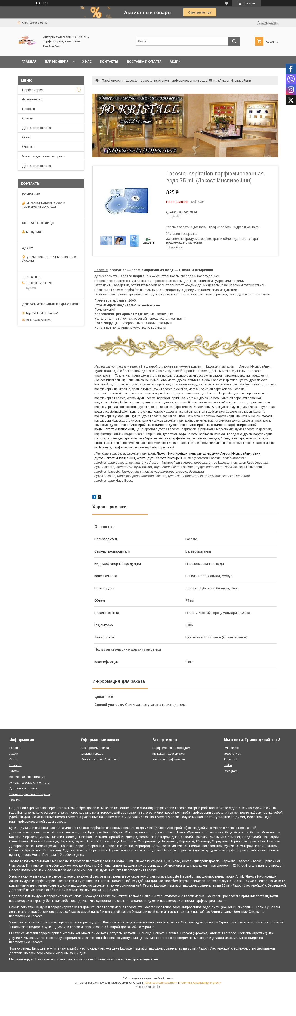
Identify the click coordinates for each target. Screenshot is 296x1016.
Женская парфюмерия (168, 759)
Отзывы (28, 147)
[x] (99, 497)
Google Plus (232, 753)
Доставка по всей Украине (100, 759)
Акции (175, 61)
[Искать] (234, 41)
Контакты (109, 61)
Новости (28, 109)
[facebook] (94, 497)
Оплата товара (92, 753)
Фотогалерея (32, 99)
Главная (29, 61)
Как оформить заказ (95, 748)
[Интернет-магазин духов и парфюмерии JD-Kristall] (27, 49)
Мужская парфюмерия (168, 753)
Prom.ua (168, 978)
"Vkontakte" (232, 748)
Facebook (231, 759)
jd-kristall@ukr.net (38, 319)
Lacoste (132, 80)
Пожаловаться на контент (160, 982)
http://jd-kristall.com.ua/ (42, 313)
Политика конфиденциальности (200, 982)
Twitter (228, 765)
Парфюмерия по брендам (171, 748)
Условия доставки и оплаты (29, 782)
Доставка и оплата (143, 61)
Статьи (27, 118)
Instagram (230, 771)
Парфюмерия (57, 61)
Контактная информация (27, 776)
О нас (87, 61)
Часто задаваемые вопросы (43, 156)
